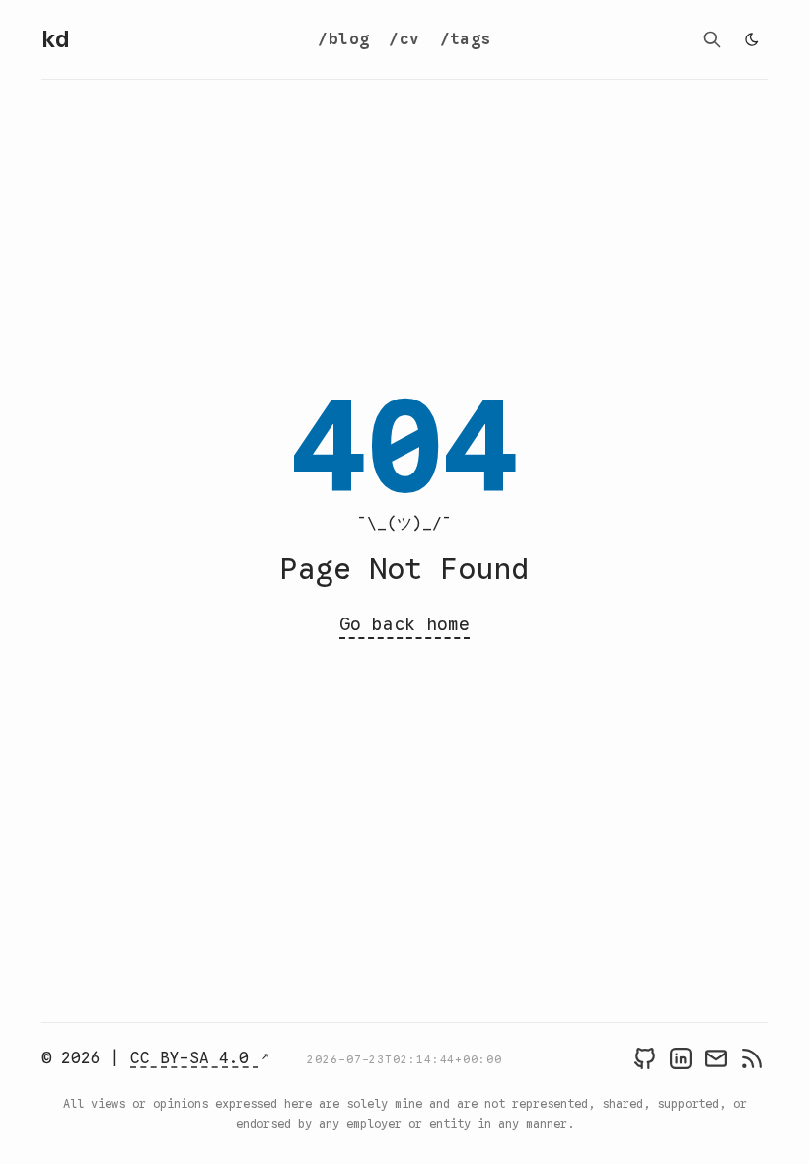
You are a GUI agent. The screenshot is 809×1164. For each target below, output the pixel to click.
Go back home (404, 624)
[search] (712, 39)
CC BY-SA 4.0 (194, 1058)
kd (55, 39)
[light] (752, 39)
